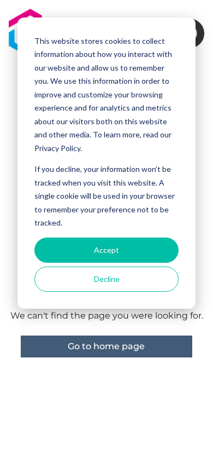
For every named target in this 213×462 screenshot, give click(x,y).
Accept (106, 250)
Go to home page (106, 346)
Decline (107, 279)
